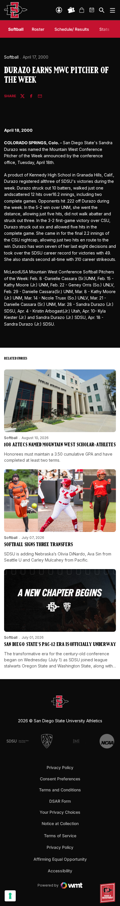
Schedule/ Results (71, 29)
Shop (81, 10)
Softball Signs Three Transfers (38, 545)
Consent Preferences (60, 778)
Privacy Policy (60, 767)
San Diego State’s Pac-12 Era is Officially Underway (60, 644)
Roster (38, 29)
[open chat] (108, 893)
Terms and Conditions (60, 789)
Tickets (71, 10)
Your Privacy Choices (60, 812)
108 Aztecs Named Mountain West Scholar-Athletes (60, 445)
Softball (11, 57)
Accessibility (60, 870)
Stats (104, 29)
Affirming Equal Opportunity (60, 859)
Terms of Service (60, 835)
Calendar (92, 10)
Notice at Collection (60, 823)
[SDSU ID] (59, 10)
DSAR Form (60, 801)
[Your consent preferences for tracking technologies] (10, 895)
